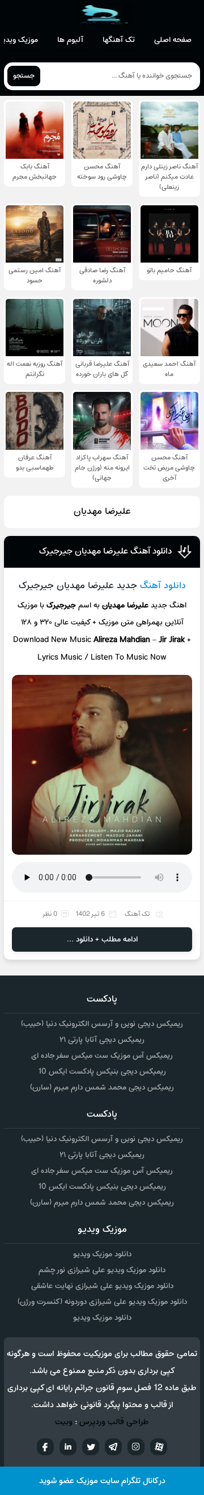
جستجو (24, 76)
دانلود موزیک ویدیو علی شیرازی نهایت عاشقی (102, 1286)
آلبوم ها (70, 40)
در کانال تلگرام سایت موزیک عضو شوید (102, 1481)
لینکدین (68, 1446)
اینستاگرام (136, 1446)
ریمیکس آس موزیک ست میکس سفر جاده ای (102, 1055)
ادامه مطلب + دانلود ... (102, 939)
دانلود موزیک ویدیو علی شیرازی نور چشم (102, 1270)
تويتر (90, 1446)
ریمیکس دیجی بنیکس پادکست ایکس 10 (102, 1071)
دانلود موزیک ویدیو (102, 1254)
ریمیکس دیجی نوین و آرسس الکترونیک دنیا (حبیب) (102, 1024)
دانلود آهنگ (163, 586)
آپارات (158, 1446)
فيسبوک (45, 1446)
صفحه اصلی (173, 40)
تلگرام (113, 1446)
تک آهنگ (137, 914)
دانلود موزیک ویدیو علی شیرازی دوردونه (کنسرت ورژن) (102, 1301)
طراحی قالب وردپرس (114, 1422)
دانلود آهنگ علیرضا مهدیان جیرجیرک (105, 551)
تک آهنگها (119, 40)
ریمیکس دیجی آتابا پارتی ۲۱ (102, 1039)
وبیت (64, 1422)
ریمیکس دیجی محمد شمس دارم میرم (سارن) (102, 1087)
